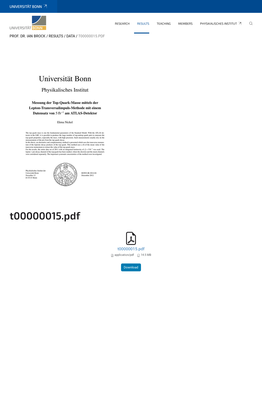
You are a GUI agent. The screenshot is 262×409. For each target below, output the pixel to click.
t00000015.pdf (131, 248)
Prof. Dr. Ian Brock (27, 36)
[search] (249, 26)
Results (143, 23)
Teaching (164, 23)
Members (185, 23)
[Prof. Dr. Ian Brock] (28, 23)
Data (70, 36)
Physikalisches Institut (218, 23)
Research (122, 23)
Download (131, 267)
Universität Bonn (26, 6)
